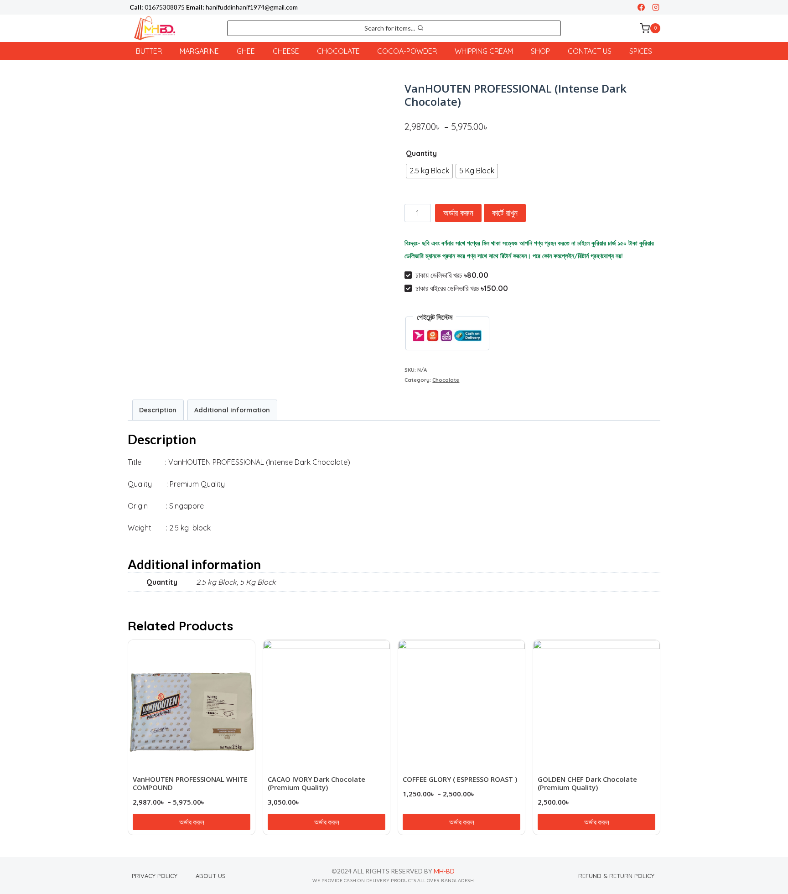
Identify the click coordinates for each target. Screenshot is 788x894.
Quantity (421, 153)
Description (157, 410)
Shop (540, 51)
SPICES (640, 51)
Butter (149, 51)
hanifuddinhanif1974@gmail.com (252, 7)
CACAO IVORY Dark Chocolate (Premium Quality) (316, 783)
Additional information (232, 410)
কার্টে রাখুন (505, 213)
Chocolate (338, 51)
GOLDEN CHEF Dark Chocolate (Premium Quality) (587, 783)
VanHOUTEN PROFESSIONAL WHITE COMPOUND (190, 783)
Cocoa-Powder (407, 51)
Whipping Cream (484, 51)
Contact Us (590, 51)
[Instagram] (655, 7)
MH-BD (444, 871)
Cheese (286, 51)
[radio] (429, 171)
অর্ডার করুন (458, 213)
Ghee (246, 51)
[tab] (158, 410)
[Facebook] (641, 7)
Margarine (199, 51)
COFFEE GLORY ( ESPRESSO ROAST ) (460, 779)
